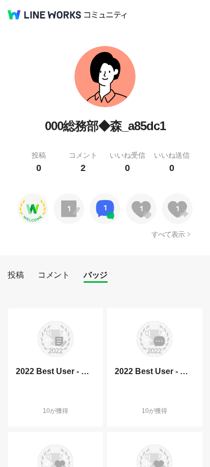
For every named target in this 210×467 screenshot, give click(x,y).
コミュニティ (105, 15)
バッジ (96, 275)
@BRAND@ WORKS (44, 14)
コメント (53, 275)
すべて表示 (168, 234)
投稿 (15, 275)
